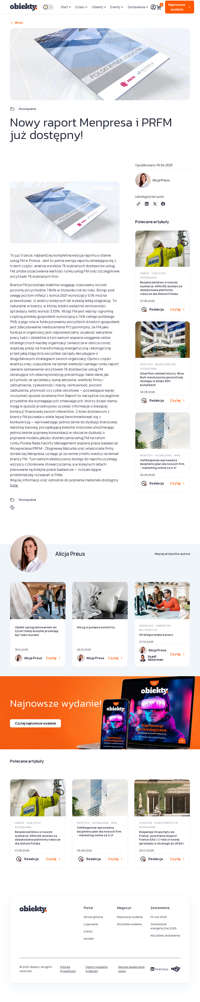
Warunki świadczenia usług (131, 969)
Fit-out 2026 (158, 917)
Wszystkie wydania (129, 924)
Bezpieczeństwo (165, 364)
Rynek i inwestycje (166, 823)
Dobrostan (163, 625)
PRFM (177, 455)
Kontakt (89, 938)
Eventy (88, 931)
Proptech (146, 364)
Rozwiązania (27, 109)
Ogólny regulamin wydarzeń (97, 969)
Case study (159, 273)
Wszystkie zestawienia (165, 935)
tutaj (14, 485)
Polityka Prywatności (68, 969)
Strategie (145, 823)
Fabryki (144, 273)
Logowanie (91, 924)
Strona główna (93, 917)
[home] (24, 7)
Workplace (146, 625)
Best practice (148, 630)
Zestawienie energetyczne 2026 (163, 926)
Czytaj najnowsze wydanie (35, 723)
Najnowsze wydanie (130, 917)
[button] (65, 7)
